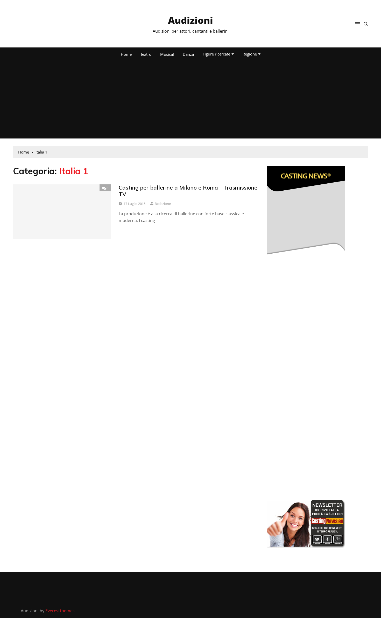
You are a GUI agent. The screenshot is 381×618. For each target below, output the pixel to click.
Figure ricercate (216, 54)
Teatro (145, 54)
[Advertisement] (190, 99)
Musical (167, 54)
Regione (250, 54)
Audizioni (190, 20)
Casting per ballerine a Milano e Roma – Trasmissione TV (188, 190)
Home (126, 54)
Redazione (163, 203)
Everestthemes (60, 611)
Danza (188, 54)
